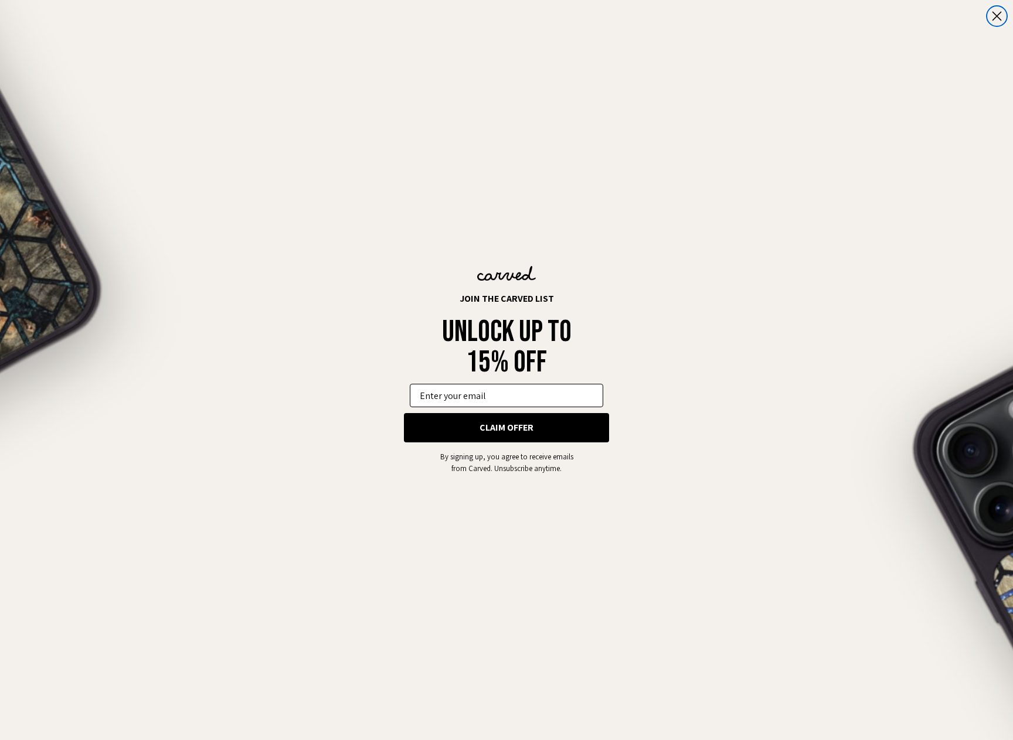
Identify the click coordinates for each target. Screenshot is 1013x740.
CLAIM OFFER (506, 427)
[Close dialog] (997, 16)
